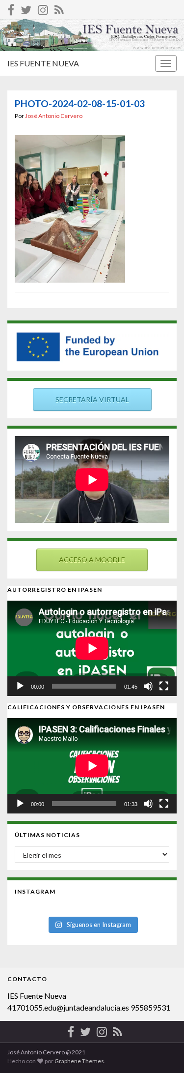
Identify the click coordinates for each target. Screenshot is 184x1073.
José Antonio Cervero (53, 115)
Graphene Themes (79, 1061)
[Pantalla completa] (164, 686)
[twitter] (26, 8)
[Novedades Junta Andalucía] (59, 8)
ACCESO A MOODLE (92, 559)
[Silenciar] (148, 686)
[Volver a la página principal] (92, 35)
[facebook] (10, 8)
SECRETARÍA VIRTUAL (92, 399)
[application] (92, 648)
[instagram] (43, 8)
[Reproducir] (20, 686)
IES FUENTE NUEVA (43, 63)
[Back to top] (162, 1051)
